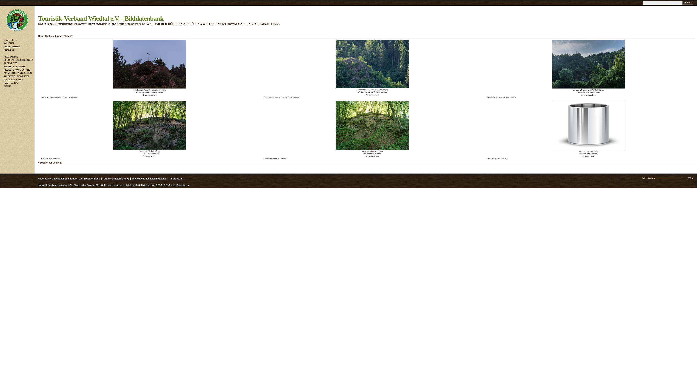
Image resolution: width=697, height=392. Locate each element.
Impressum (176, 178)
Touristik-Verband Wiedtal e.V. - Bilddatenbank (101, 18)
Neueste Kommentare (17, 70)
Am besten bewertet (16, 76)
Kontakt (9, 43)
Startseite (10, 40)
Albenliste (10, 63)
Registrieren (12, 46)
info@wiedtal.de (180, 185)
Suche (7, 86)
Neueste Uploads (14, 66)
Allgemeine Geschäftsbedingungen (18, 58)
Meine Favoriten (13, 79)
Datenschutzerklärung (116, 178)
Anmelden (10, 50)
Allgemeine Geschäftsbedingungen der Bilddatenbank (69, 178)
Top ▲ (690, 178)
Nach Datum (11, 83)
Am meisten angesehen (18, 73)
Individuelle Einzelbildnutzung (149, 178)
